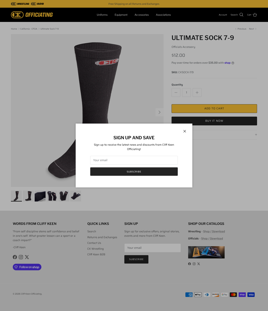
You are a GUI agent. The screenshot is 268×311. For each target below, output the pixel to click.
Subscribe (134, 172)
